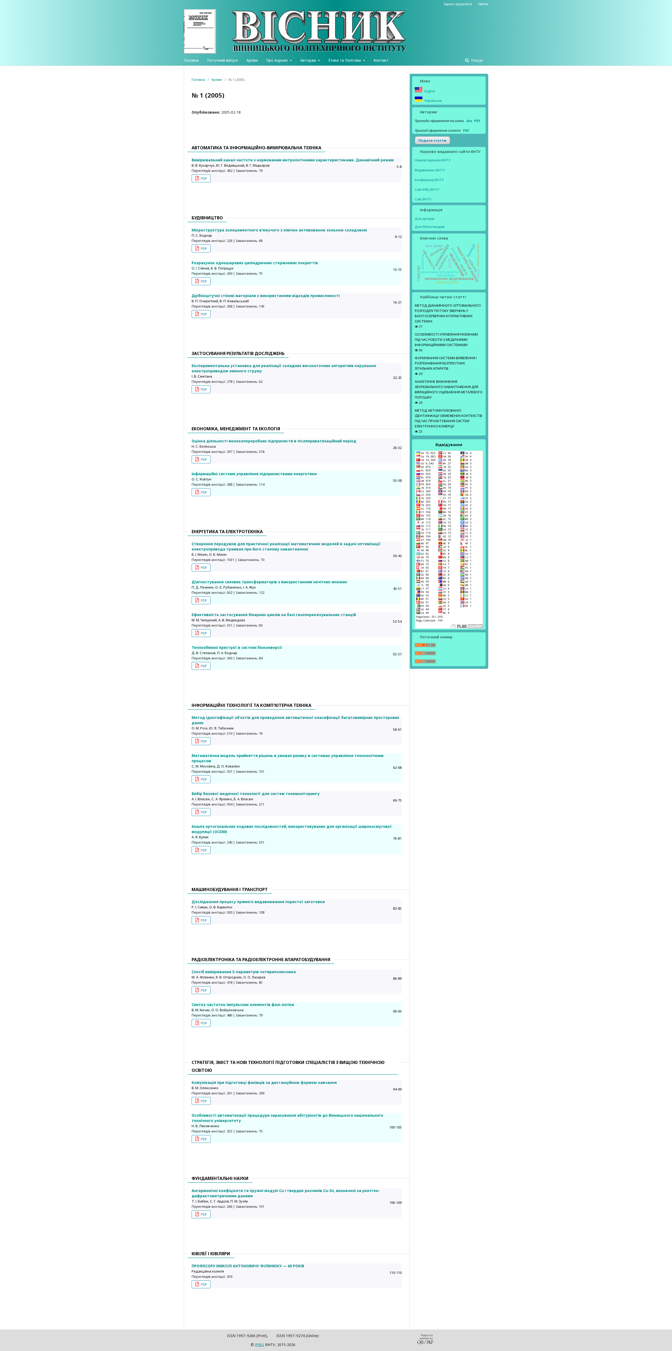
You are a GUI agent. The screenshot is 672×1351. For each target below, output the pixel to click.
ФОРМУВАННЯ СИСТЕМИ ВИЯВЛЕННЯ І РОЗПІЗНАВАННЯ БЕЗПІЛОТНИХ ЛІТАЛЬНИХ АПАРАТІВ (446, 363)
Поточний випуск (222, 60)
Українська (433, 100)
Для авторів (424, 218)
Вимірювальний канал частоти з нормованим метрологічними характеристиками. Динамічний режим (293, 159)
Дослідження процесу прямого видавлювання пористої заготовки (258, 901)
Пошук (476, 60)
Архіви (252, 60)
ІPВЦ (259, 1344)
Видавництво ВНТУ (430, 170)
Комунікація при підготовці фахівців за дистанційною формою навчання (264, 1082)
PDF (203, 178)
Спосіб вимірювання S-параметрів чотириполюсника (244, 971)
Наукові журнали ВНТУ (433, 160)
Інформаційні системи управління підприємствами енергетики (254, 473)
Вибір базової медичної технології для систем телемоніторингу (256, 793)
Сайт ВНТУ (423, 199)
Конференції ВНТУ (429, 180)
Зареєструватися (458, 4)
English (429, 91)
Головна (191, 60)
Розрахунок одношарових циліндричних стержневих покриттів (255, 262)
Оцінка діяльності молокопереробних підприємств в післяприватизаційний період (274, 440)
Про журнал (277, 60)
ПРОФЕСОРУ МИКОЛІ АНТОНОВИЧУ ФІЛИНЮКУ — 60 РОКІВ (248, 1265)
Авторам (308, 60)
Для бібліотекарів (429, 226)
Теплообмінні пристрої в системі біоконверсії (237, 647)
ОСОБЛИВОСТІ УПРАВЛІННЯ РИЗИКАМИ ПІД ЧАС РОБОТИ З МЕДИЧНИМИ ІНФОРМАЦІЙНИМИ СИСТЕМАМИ (446, 339)
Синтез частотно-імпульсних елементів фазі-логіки (243, 1004)
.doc (468, 121)
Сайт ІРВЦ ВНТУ (427, 189)
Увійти (483, 4)
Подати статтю (432, 140)
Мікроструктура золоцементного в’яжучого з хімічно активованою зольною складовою (279, 229)
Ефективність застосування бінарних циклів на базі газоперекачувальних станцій (274, 614)
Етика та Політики (345, 60)
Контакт (381, 60)
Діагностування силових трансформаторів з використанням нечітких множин (269, 581)
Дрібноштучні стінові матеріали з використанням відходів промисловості (266, 295)
